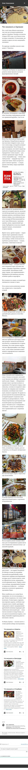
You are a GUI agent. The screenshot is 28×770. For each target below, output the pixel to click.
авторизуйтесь (24, 744)
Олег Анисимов (8, 3)
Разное (18, 732)
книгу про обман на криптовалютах (18, 173)
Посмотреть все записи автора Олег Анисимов (15, 728)
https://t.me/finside (18, 182)
